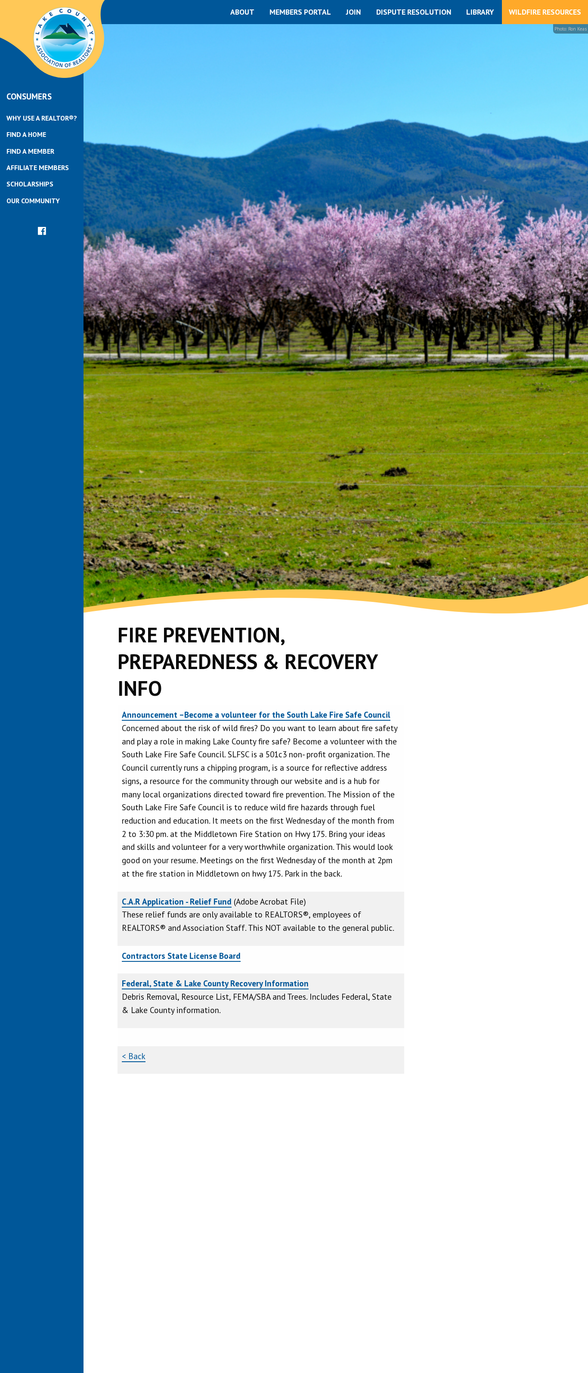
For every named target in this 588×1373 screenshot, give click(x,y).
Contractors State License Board (181, 955)
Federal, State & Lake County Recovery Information (215, 983)
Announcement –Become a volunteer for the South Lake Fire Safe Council (256, 714)
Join (353, 12)
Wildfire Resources (545, 12)
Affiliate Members (37, 167)
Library (480, 12)
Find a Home (26, 134)
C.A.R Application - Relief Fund (177, 901)
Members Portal (300, 12)
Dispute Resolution (413, 12)
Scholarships (29, 184)
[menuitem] (41, 118)
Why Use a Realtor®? (41, 118)
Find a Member (30, 151)
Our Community (33, 200)
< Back (133, 1056)
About (242, 12)
